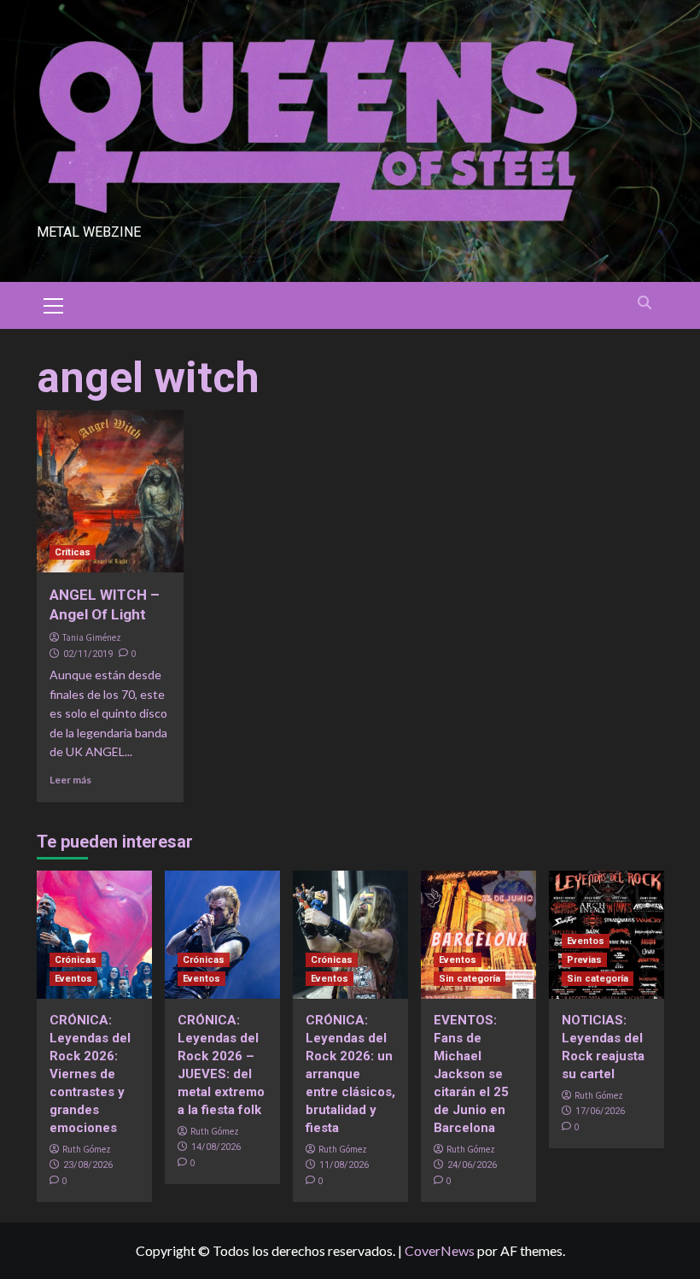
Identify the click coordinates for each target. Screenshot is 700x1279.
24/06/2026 (472, 1164)
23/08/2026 (88, 1164)
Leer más (70, 779)
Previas (584, 959)
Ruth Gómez (86, 1149)
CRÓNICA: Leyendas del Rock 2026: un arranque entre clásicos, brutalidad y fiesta (350, 1073)
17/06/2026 (600, 1111)
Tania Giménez (91, 637)
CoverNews (440, 1250)
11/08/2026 (344, 1164)
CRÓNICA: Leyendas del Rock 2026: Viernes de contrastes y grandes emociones (90, 1073)
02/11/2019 (88, 654)
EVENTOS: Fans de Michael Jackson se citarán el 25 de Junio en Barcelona (471, 1073)
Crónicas (75, 959)
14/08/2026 (216, 1147)
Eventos (73, 978)
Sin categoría (469, 978)
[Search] (645, 303)
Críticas (72, 552)
